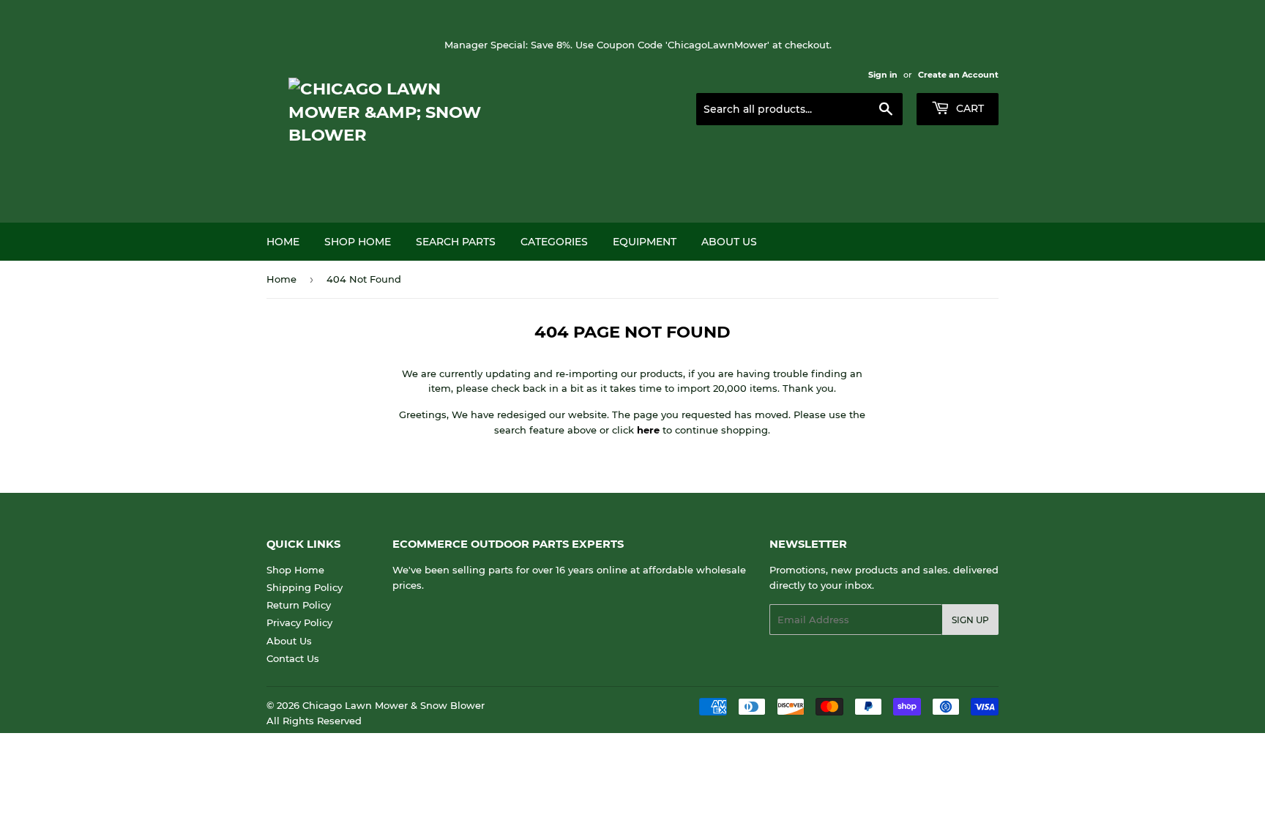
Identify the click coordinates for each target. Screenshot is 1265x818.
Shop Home (357, 241)
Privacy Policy (299, 622)
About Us (729, 241)
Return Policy (298, 605)
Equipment (644, 241)
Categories (554, 241)
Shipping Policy (304, 587)
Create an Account (958, 75)
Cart (968, 108)
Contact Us (292, 658)
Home (282, 241)
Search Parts (456, 241)
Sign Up (970, 619)
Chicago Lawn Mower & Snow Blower (393, 705)
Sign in (883, 75)
